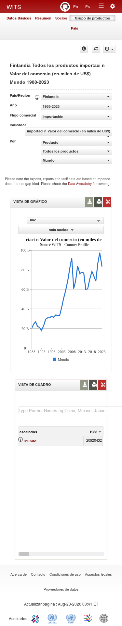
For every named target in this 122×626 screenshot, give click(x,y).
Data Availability (80, 183)
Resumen (43, 18)
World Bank (105, 617)
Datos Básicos (19, 18)
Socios (61, 18)
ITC (36, 617)
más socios (59, 229)
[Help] (84, 49)
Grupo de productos (92, 18)
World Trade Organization (88, 617)
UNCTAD (53, 617)
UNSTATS (70, 617)
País (74, 28)
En (75, 6)
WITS (14, 6)
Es (87, 6)
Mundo (30, 441)
